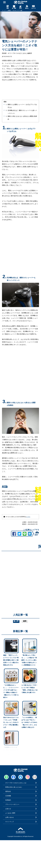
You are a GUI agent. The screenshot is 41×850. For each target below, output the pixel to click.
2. (6, 110)
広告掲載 (8, 796)
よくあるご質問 (10, 813)
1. (6, 104)
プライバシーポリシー (12, 804)
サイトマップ (9, 821)
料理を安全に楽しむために (13, 787)
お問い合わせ (9, 817)
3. (6, 116)
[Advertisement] (20, 573)
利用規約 (8, 800)
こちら (28, 516)
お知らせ (8, 808)
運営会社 (8, 791)
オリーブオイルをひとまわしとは (15, 783)
